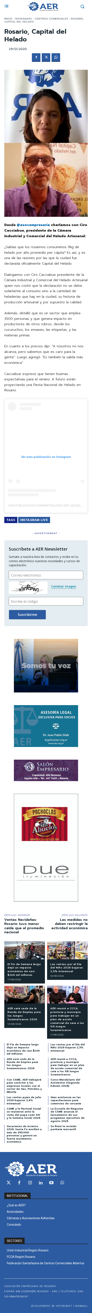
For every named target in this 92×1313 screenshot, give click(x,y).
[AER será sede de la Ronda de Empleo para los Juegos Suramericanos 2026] (24, 995)
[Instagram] (30, 1183)
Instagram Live (34, 520)
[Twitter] (8, 1183)
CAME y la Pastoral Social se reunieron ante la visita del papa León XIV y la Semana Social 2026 (24, 1113)
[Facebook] (36, 57)
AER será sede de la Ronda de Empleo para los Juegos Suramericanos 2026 (24, 1013)
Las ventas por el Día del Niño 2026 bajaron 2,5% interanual (66, 967)
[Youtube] (51, 1183)
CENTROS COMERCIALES (51, 19)
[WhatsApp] (56, 57)
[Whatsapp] (62, 1183)
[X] (46, 57)
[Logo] (43, 6)
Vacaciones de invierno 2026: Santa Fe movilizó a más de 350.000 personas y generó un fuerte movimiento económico (24, 1134)
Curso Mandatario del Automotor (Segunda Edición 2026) (65, 1083)
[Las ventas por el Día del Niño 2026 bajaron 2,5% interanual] (67, 950)
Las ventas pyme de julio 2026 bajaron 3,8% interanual (24, 1100)
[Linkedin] (40, 1183)
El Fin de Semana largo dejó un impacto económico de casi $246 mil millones (24, 969)
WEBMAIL (81, 1306)
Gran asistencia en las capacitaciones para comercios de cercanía (65, 1100)
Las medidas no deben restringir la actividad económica (69, 923)
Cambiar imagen (63, 586)
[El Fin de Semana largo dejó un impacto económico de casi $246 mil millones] (24, 950)
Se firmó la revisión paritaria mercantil (63, 1127)
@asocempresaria (33, 225)
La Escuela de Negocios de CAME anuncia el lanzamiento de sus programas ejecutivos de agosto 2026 (67, 1115)
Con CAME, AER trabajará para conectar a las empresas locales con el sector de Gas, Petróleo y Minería (24, 1086)
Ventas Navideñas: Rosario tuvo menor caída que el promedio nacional (24, 926)
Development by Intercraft (52, 1306)
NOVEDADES (23, 19)
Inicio (8, 19)
